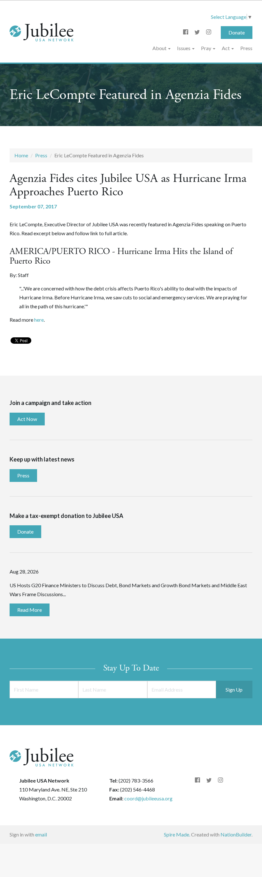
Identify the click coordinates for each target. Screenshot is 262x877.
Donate (236, 32)
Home (21, 155)
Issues (184, 48)
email (41, 834)
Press (246, 48)
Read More (29, 610)
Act (226, 48)
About (159, 48)
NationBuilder (235, 834)
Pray (206, 48)
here (39, 320)
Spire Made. (177, 834)
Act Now (27, 419)
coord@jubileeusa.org (148, 798)
